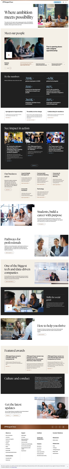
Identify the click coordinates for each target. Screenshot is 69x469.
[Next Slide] (10, 68)
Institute (39, 433)
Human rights (8, 450)
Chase (54, 445)
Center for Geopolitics (40, 438)
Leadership (7, 437)
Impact (23, 433)
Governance (8, 444)
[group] (26, 64)
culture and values (44, 381)
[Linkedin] (52, 427)
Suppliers (7, 442)
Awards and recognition (10, 439)
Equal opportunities (40, 453)
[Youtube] (63, 427)
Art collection (8, 448)
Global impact (23, 435)
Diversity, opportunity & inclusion (11, 452)
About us (8, 433)
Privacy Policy (14, 467)
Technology (7, 440)
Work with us (39, 446)
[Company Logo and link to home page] (8, 2)
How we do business (9, 435)
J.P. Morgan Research (56, 449)
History (7, 446)
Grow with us (39, 448)
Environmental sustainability (26, 445)
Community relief (8, 458)
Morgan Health (55, 451)
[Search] (63, 2)
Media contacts (55, 440)
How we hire (39, 449)
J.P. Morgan (55, 447)
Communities (9, 455)
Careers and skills (24, 442)
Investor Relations (58, 433)
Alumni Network (55, 453)
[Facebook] (56, 427)
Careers (39, 443)
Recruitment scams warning (41, 455)
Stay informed (23, 450)
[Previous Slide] (5, 68)
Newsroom (56, 437)
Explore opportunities (40, 451)
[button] (67, 466)
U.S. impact (23, 437)
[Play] (9, 55)
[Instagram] (60, 427)
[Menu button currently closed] (65, 2)
